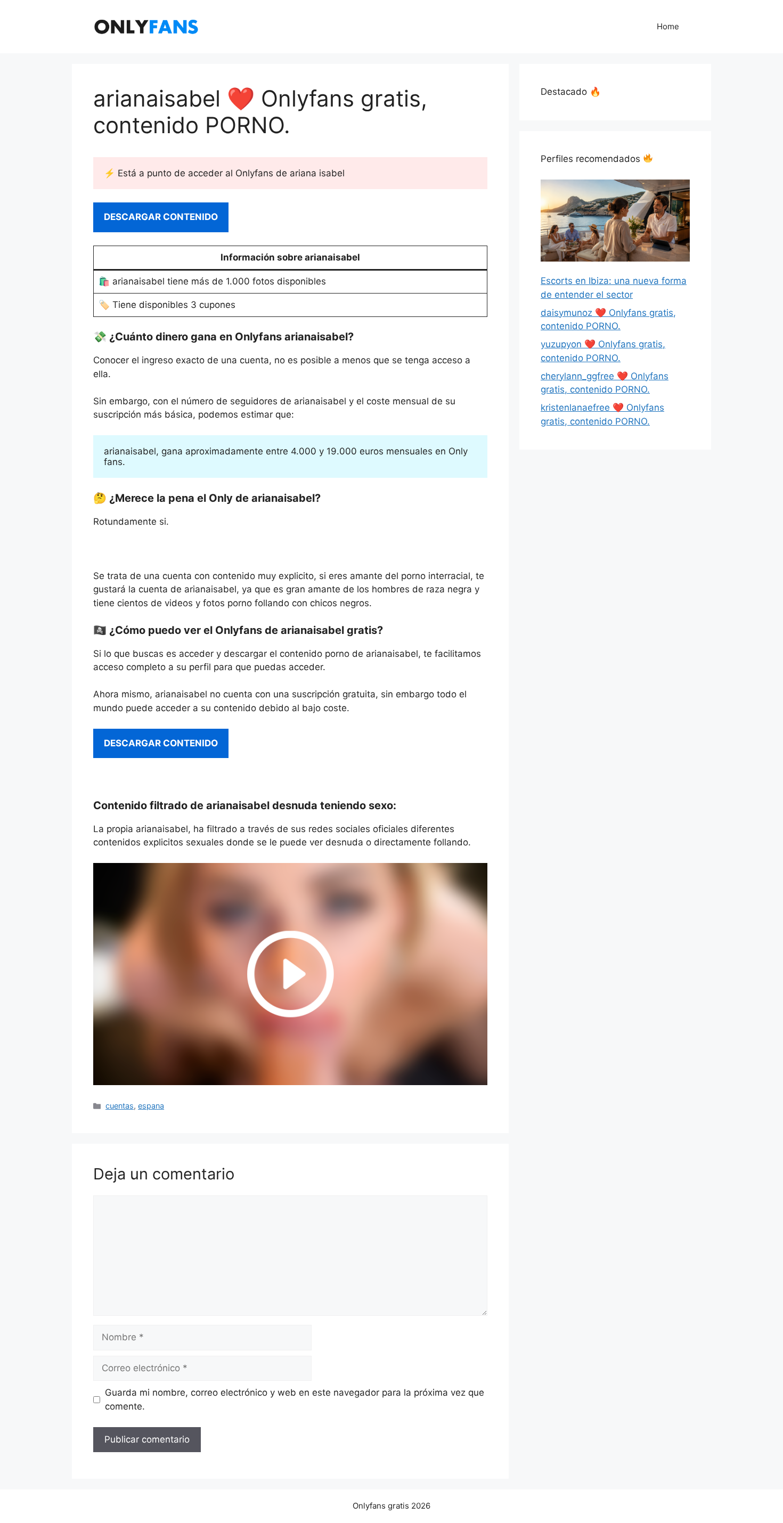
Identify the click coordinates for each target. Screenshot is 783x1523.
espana (151, 1105)
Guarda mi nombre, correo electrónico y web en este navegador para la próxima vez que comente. (294, 1399)
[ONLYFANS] (146, 26)
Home (668, 26)
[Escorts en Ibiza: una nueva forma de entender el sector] (615, 223)
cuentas (119, 1105)
